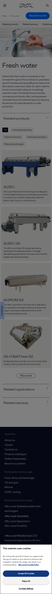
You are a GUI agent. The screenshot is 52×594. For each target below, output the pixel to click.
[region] (26, 569)
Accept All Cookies (26, 573)
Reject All (26, 581)
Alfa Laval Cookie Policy (28, 564)
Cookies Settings (26, 588)
